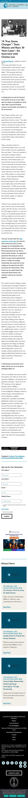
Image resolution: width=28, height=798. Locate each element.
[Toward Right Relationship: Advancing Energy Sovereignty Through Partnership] (14, 666)
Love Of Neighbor (14, 725)
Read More (7, 607)
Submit (7, 516)
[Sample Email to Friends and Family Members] (14, 620)
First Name (5, 470)
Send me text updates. (8, 512)
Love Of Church (14, 723)
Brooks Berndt (8, 61)
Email (3, 487)
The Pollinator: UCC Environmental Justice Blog (13, 457)
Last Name (5, 479)
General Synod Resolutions (14, 732)
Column (12, 456)
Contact (14, 735)
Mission (14, 721)
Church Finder (4, 1)
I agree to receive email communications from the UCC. (14, 505)
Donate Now (14, 773)
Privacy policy (21, 795)
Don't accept (13, 795)
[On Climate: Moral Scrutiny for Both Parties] (14, 575)
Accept (6, 795)
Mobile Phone (5, 496)
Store (14, 739)
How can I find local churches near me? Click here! (14, 729)
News (14, 737)
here (16, 752)
